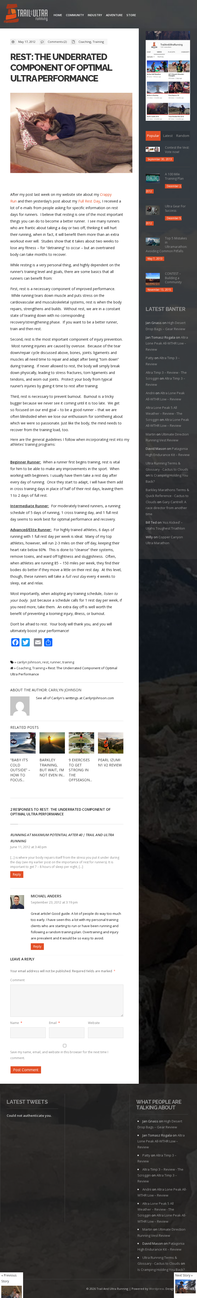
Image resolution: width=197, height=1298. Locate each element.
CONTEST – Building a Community (173, 278)
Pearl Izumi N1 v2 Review (110, 762)
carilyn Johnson (29, 662)
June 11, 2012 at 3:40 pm (28, 847)
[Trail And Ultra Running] (25, 14)
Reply (17, 874)
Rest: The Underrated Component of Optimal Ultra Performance (61, 68)
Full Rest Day (89, 201)
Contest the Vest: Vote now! (177, 149)
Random (182, 135)
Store (131, 15)
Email (54, 1023)
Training (98, 42)
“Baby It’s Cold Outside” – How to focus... (20, 769)
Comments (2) (57, 42)
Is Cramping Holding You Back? (161, 1269)
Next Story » (184, 1275)
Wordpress (156, 1289)
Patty (150, 358)
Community (75, 15)
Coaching (84, 42)
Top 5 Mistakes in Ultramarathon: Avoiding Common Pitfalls (166, 244)
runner (55, 662)
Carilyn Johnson (64, 689)
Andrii (150, 393)
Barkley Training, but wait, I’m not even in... (52, 767)
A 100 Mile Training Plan (174, 176)
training (68, 662)
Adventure (114, 15)
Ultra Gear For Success (175, 208)
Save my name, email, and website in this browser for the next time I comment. (59, 1055)
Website (94, 1023)
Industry (95, 15)
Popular (153, 135)
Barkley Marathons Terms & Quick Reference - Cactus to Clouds (167, 496)
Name (16, 1023)
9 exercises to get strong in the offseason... (80, 769)
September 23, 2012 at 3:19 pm (54, 902)
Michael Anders (46, 896)
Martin (151, 434)
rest (45, 662)
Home (58, 15)
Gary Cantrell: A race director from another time (166, 508)
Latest (168, 135)
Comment (17, 980)
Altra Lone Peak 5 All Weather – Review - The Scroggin (164, 413)
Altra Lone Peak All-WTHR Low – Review (167, 343)
